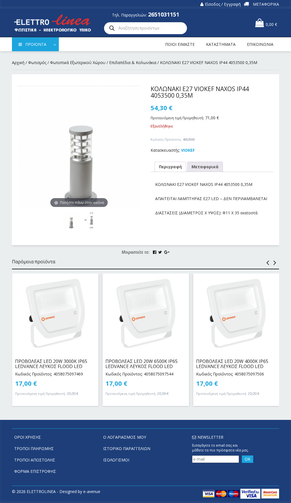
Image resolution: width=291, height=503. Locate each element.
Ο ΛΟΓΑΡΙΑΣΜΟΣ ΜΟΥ (124, 437)
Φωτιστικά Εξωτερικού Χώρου (77, 62)
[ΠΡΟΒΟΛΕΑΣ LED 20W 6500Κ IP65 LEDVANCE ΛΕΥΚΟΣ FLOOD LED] (145, 313)
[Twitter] (160, 252)
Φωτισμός (37, 62)
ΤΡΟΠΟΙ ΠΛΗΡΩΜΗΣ (34, 448)
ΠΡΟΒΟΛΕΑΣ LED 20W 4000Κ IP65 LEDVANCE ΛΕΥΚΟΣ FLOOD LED (232, 363)
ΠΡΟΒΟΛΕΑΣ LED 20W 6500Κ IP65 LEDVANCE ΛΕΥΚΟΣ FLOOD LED (141, 363)
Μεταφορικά (205, 166)
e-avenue (91, 491)
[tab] (170, 167)
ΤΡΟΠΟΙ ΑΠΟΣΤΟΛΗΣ (34, 460)
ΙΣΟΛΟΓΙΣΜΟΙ (116, 460)
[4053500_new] (89, 220)
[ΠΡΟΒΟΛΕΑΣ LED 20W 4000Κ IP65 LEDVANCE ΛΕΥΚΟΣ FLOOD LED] (236, 313)
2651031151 (163, 14)
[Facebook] (154, 252)
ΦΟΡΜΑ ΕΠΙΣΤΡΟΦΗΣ (35, 471)
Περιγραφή (170, 166)
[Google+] (166, 252)
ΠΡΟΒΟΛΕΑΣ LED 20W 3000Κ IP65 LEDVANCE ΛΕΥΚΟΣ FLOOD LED (51, 363)
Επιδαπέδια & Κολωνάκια (132, 62)
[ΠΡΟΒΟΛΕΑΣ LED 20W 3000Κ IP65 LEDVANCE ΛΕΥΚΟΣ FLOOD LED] (55, 313)
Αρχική (18, 62)
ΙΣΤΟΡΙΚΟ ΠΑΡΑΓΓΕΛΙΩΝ (126, 448)
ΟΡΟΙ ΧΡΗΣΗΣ (27, 437)
